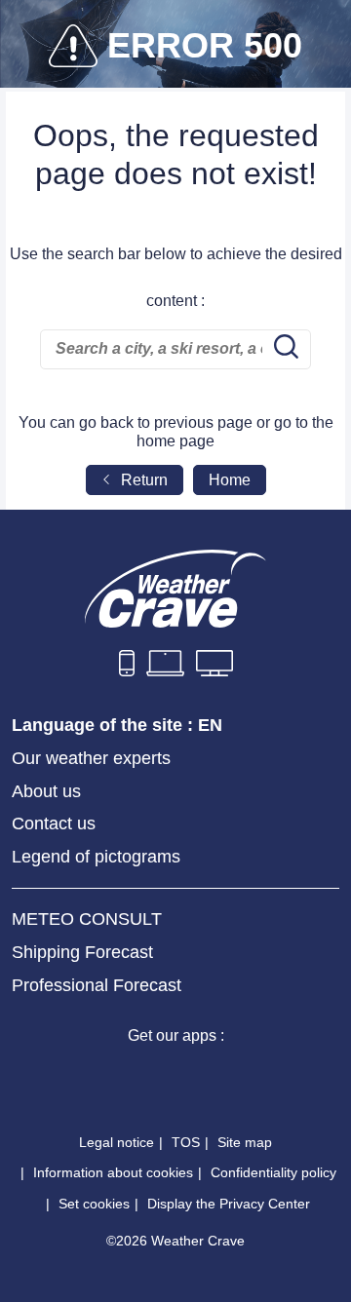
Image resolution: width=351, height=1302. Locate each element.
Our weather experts (91, 758)
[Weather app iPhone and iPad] (105, 1075)
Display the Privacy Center (228, 1203)
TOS (186, 1142)
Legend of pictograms (96, 856)
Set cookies (94, 1203)
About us (46, 791)
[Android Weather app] (245, 1075)
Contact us (54, 823)
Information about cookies (113, 1172)
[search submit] (283, 348)
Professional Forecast (96, 985)
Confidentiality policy (273, 1172)
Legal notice (116, 1142)
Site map (244, 1142)
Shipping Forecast (82, 952)
